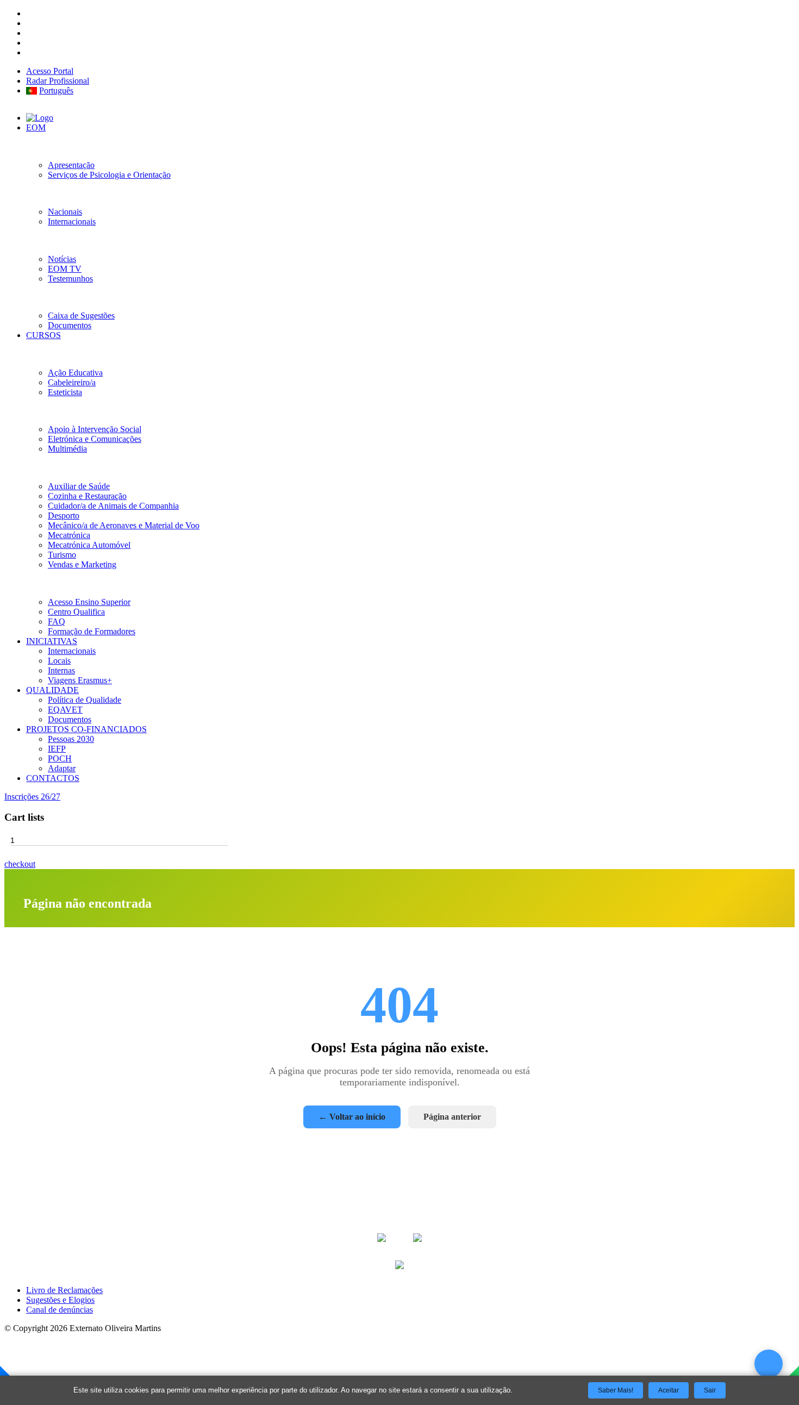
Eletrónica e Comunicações (94, 439)
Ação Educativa (75, 372)
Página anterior (452, 1116)
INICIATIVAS (51, 641)
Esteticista (65, 392)
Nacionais (65, 211)
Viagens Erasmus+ (80, 680)
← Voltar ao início (352, 1116)
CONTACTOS (52, 778)
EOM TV (65, 268)
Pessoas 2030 (71, 739)
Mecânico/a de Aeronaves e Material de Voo (123, 525)
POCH (60, 758)
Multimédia (67, 448)
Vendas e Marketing (82, 564)
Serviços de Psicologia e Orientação (109, 174)
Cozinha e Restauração (87, 496)
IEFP (57, 748)
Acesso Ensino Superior (89, 602)
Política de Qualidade (84, 699)
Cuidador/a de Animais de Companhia (113, 505)
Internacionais (72, 221)
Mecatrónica (69, 535)
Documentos (69, 325)
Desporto (63, 515)
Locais (59, 660)
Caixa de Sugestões (81, 315)
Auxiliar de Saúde (79, 486)
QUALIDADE (52, 690)
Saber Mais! (615, 1390)
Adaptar (62, 768)
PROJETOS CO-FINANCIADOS (86, 729)
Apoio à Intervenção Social (94, 429)
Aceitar (668, 1390)
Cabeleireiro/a (72, 382)
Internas (61, 670)
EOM (36, 127)
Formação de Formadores (91, 631)
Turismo (62, 554)
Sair (710, 1390)
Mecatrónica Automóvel (89, 544)
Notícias (62, 259)
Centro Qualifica (76, 611)
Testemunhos (70, 278)
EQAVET (65, 709)
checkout (19, 864)
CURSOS (43, 335)
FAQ (56, 621)
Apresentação (71, 165)
